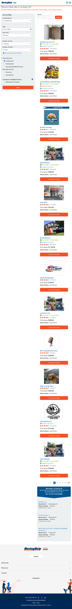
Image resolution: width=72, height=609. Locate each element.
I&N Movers (42, 502)
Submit (58, 17)
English (36, 556)
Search (39, 14)
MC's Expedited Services (49, 351)
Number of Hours (8, 47)
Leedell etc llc (45, 313)
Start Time (6, 32)
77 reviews (53, 204)
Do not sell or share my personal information (36, 600)
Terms (38, 602)
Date (4, 26)
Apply (18, 87)
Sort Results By (7, 18)
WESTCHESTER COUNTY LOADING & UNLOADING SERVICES (53, 529)
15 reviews (53, 280)
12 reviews (53, 317)
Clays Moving (45, 459)
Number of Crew (7, 41)
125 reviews (53, 426)
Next (69, 482)
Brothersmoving (46, 127)
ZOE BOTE (43, 202)
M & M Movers (45, 238)
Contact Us (36, 578)
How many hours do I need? (13, 53)
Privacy (34, 602)
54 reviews (53, 129)
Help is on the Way (46, 386)
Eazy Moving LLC (46, 421)
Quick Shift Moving (46, 278)
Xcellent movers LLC (47, 42)
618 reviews (53, 91)
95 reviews (53, 169)
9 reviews (52, 353)
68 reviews (53, 244)
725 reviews (53, 48)
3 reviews (52, 388)
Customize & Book (54, 58)
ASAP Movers (45, 163)
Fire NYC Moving (43, 515)
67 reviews (53, 466)
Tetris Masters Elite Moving (50, 82)
